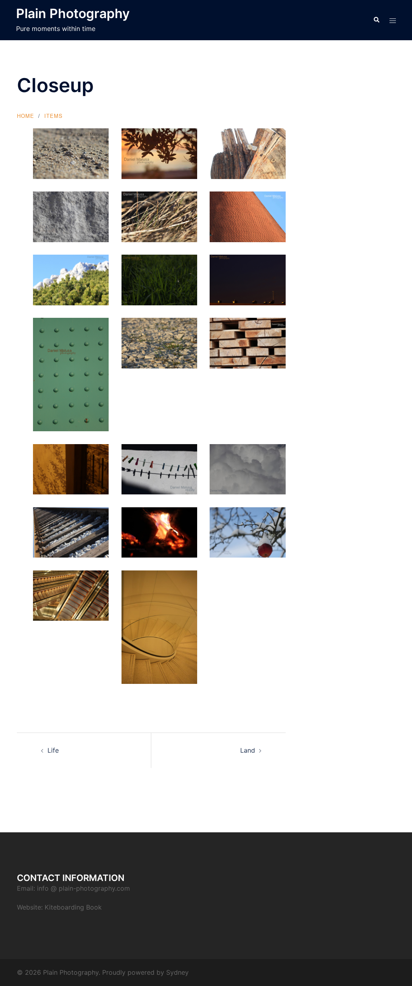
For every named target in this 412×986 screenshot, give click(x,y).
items (53, 115)
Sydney (177, 972)
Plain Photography (73, 13)
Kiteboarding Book (73, 907)
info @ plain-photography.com (83, 888)
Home (25, 115)
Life (53, 750)
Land (247, 750)
